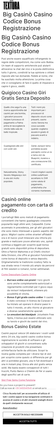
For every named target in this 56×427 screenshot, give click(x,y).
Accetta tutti (28, 421)
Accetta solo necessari (28, 414)
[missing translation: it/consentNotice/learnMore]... (10, 408)
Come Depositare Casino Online (18, 274)
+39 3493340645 (23, 388)
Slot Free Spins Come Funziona (18, 380)
